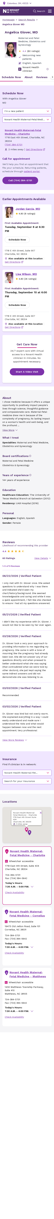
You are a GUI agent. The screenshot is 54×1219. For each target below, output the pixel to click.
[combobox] (27, 111)
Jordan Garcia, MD (28, 208)
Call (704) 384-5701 (20, 180)
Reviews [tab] (41, 77)
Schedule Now (17, 239)
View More (8, 430)
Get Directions (12, 262)
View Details (41, 558)
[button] (29, 832)
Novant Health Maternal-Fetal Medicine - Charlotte (27, 853)
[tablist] (27, 77)
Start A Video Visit (27, 371)
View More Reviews (13, 740)
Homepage (8, 19)
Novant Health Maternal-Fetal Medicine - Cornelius (27, 913)
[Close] (41, 813)
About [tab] (29, 77)
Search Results (26, 19)
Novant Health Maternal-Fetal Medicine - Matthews (27, 974)
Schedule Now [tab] (11, 77)
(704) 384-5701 (13, 144)
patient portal (32, 171)
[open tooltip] (47, 69)
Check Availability (14, 892)
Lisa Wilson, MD (26, 274)
